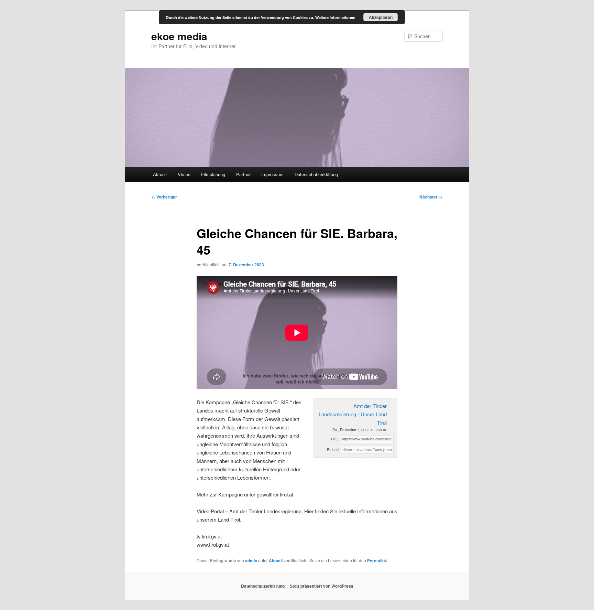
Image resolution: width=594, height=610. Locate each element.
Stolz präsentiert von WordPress (321, 586)
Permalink (377, 560)
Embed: (333, 449)
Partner (243, 174)
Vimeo (184, 174)
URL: (335, 438)
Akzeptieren (381, 17)
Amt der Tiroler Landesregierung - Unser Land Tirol (353, 414)
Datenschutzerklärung (316, 174)
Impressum (272, 174)
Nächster (431, 197)
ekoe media (179, 36)
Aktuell (160, 174)
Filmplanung (213, 174)
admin (251, 560)
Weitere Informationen (335, 17)
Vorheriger (164, 197)
